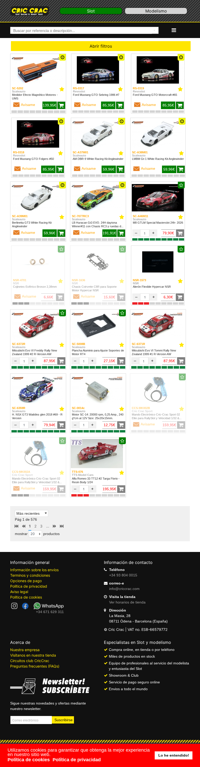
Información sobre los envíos (34, 570)
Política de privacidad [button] (77, 759)
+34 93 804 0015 (123, 575)
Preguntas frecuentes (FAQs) (34, 666)
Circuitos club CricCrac (29, 660)
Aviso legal (19, 591)
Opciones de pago (26, 581)
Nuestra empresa (25, 649)
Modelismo (156, 11)
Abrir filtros (101, 46)
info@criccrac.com (124, 589)
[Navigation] (174, 30)
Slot (91, 11)
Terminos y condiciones (30, 575)
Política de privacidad (28, 586)
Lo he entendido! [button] (173, 755)
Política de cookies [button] (29, 759)
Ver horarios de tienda (127, 602)
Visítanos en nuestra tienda (33, 655)
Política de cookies (26, 597)
